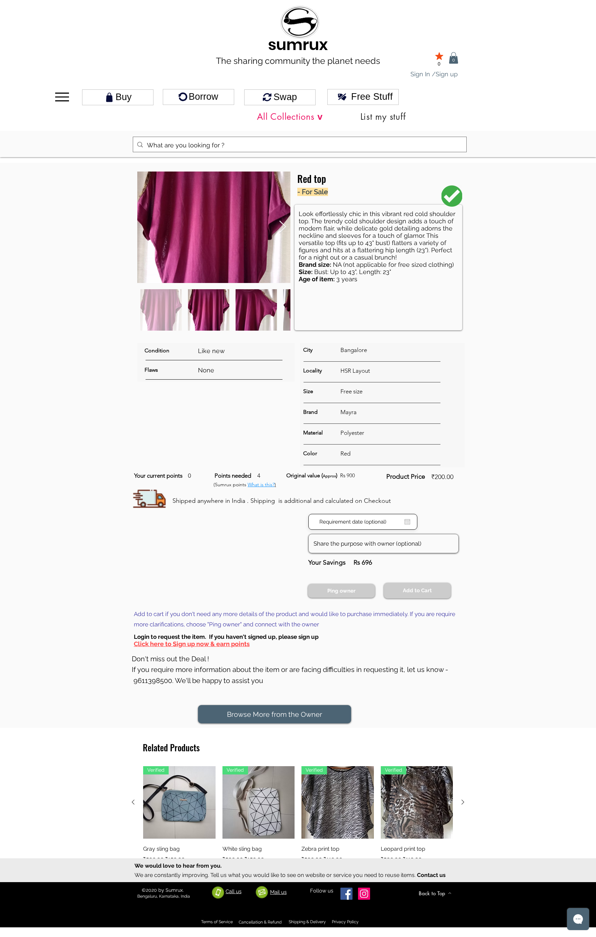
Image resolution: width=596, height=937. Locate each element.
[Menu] (61, 97)
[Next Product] (463, 802)
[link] (453, 58)
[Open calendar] (407, 522)
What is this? (261, 484)
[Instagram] (364, 894)
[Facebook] (346, 894)
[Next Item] (283, 227)
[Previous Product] (133, 802)
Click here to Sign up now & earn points (192, 643)
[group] (298, 819)
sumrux (298, 45)
